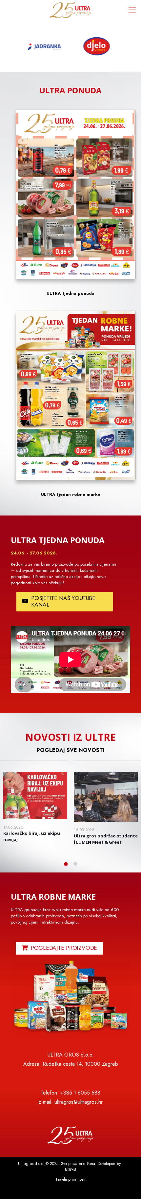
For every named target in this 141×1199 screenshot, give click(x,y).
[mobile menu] (132, 9)
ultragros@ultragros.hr (78, 1102)
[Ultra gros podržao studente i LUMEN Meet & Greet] (106, 797)
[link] (70, 999)
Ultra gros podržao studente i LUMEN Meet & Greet (106, 839)
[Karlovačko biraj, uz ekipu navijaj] (35, 795)
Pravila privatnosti (70, 1179)
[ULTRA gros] (70, 10)
